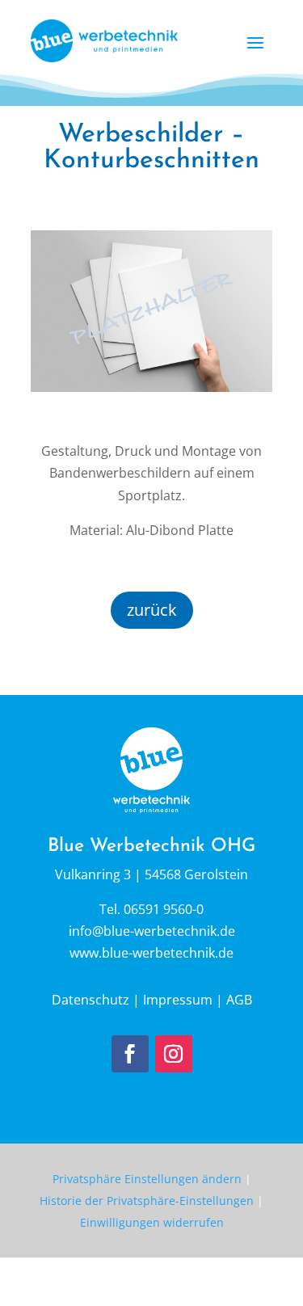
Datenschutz (90, 1000)
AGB (239, 1000)
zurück (152, 610)
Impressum (178, 1000)
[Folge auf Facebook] (130, 1053)
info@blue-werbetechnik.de (152, 931)
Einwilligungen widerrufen (152, 1222)
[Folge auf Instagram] (173, 1053)
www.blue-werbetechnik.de (151, 953)
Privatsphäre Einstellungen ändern (147, 1178)
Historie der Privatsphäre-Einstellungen (147, 1200)
